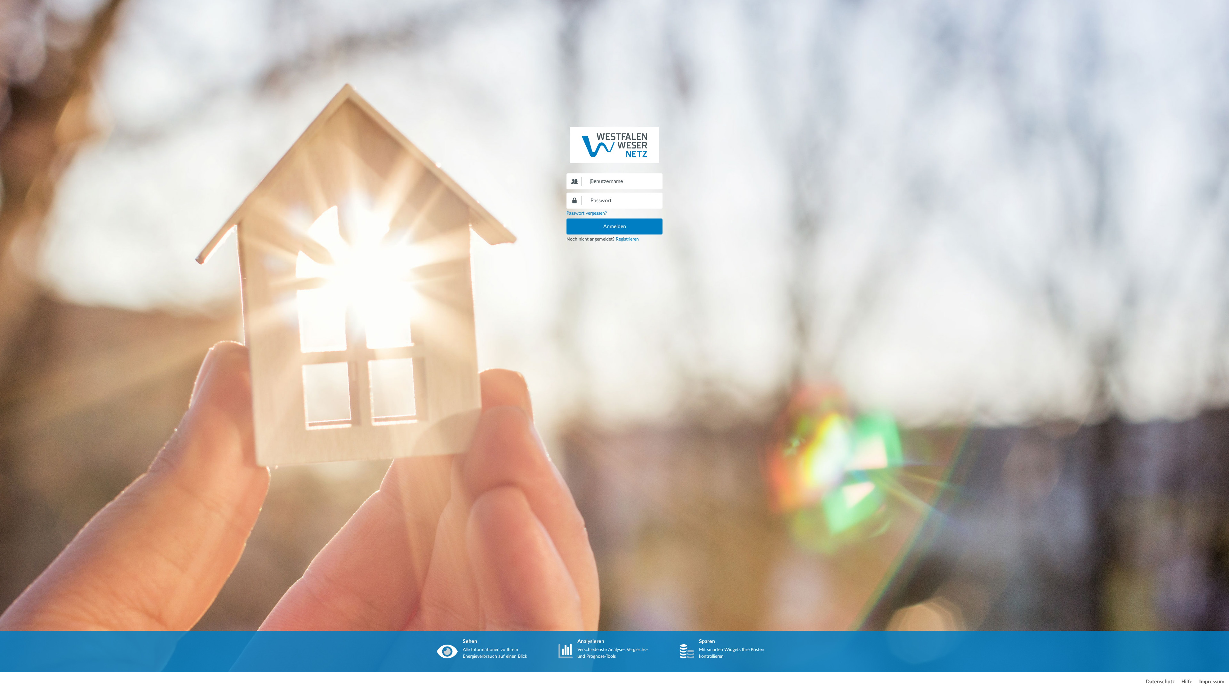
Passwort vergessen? (586, 213)
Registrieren (627, 239)
